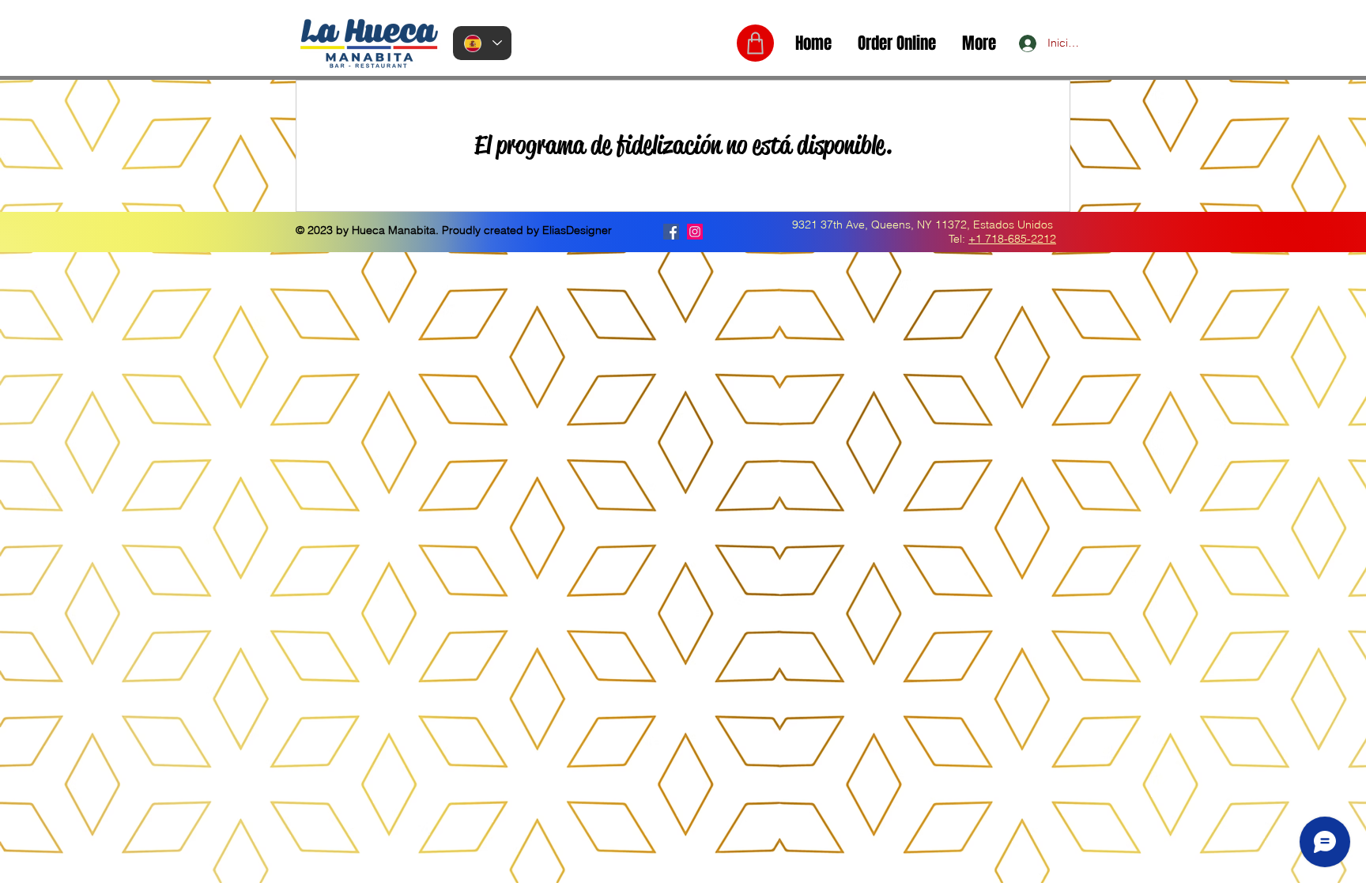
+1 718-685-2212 (1012, 239)
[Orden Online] (755, 43)
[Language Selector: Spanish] (482, 43)
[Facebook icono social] (671, 232)
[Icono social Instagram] (695, 232)
